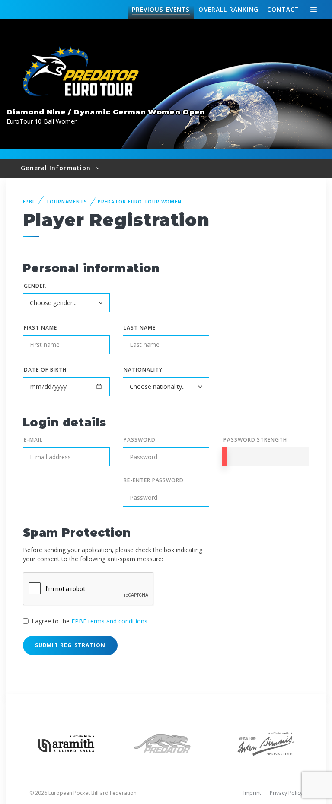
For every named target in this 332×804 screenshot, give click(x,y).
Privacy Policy (286, 793)
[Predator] (166, 743)
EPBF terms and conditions (109, 621)
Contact (283, 9)
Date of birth (45, 369)
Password (140, 439)
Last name (140, 327)
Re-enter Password (154, 480)
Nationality (143, 369)
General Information (57, 168)
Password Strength (255, 439)
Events (161, 9)
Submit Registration (70, 645)
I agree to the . (90, 621)
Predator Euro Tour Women (140, 201)
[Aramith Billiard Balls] (66, 743)
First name (40, 327)
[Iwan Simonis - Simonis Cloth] (265, 743)
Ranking (228, 9)
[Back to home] (82, 72)
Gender (35, 285)
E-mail (33, 439)
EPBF (29, 201)
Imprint (252, 793)
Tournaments (66, 201)
